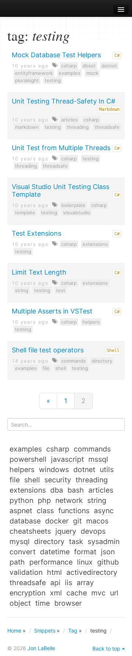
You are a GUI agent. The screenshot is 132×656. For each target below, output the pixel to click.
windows (54, 469)
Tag (72, 630)
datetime (55, 551)
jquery (65, 531)
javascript (67, 459)
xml (56, 592)
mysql (20, 541)
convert (23, 551)
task (76, 541)
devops (93, 531)
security (57, 479)
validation (26, 572)
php (44, 500)
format (85, 551)
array (85, 582)
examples (69, 73)
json (108, 551)
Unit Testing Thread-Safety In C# (63, 101)
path (17, 562)
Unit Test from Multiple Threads (61, 148)
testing (53, 80)
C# (117, 55)
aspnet (21, 510)
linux (85, 562)
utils (107, 469)
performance (51, 562)
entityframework (34, 73)
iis (68, 582)
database (25, 521)
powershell (28, 459)
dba (56, 490)
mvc (98, 592)
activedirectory (91, 572)
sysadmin (104, 541)
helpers (91, 322)
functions (73, 510)
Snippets (44, 630)
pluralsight (27, 80)
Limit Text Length (39, 272)
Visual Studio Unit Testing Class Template (60, 190)
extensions (95, 244)
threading (78, 127)
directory (102, 361)
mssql (98, 459)
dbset (89, 66)
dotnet (109, 66)
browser (68, 603)
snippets (26, 10)
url (114, 592)
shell (60, 368)
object (20, 603)
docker (57, 521)
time (42, 603)
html (54, 572)
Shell (113, 350)
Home (14, 630)
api (55, 582)
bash (75, 490)
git (77, 521)
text (60, 290)
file (46, 368)
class (45, 510)
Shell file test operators (48, 350)
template (25, 212)
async (104, 510)
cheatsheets (30, 531)
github (108, 562)
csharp (69, 66)
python (21, 500)
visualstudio (76, 212)
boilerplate (73, 205)
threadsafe (107, 127)
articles (69, 120)
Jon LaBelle (41, 648)
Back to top (106, 648)
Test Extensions (36, 233)
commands (73, 361)
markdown (27, 127)
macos (97, 521)
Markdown (109, 109)
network (69, 500)
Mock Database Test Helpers (56, 55)
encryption (27, 592)
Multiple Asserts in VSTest (52, 311)
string (21, 290)
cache (76, 592)
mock (92, 73)
